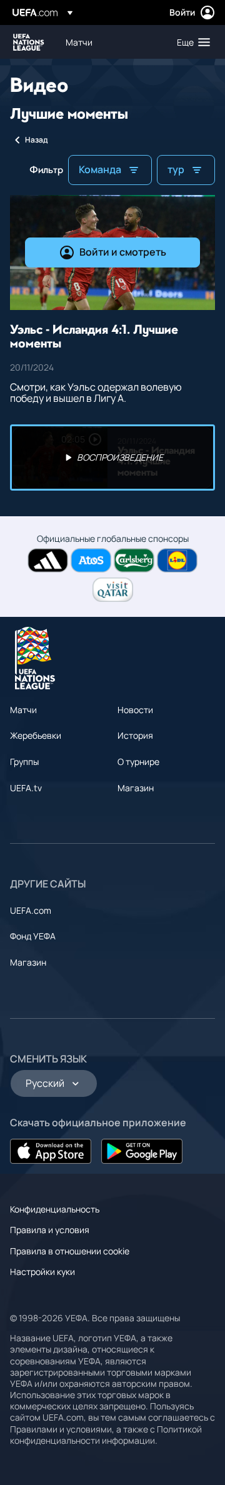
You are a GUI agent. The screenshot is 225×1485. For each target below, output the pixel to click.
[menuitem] (111, 41)
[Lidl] (177, 560)
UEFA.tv (26, 788)
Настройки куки (42, 1272)
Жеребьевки (35, 735)
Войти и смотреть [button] (122, 252)
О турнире (138, 762)
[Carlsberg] (134, 560)
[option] (112, 457)
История (135, 735)
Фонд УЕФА (33, 936)
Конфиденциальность (54, 1209)
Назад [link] (36, 139)
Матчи (23, 710)
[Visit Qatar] (112, 590)
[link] (79, 41)
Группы (24, 762)
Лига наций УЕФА (29, 42)
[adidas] (48, 560)
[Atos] (91, 560)
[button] (190, 41)
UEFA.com (30, 910)
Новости (135, 710)
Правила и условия (49, 1230)
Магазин (136, 788)
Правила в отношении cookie (69, 1251)
